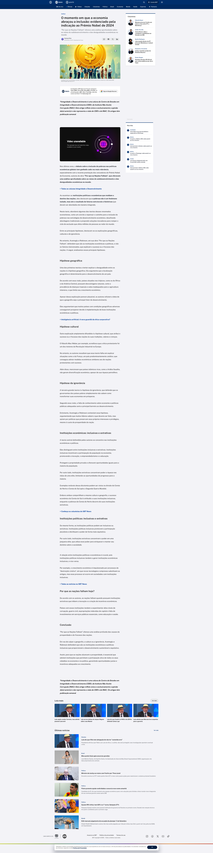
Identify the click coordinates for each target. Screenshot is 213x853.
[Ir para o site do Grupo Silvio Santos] (51, 836)
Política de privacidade (107, 835)
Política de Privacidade (80, 848)
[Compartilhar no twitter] (113, 39)
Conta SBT (154, 2)
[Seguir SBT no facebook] (152, 836)
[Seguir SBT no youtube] (163, 836)
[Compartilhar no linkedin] (117, 39)
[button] (67, 715)
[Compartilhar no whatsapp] (104, 39)
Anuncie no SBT (92, 835)
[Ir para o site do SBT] (64, 836)
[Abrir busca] (144, 2)
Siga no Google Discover (110, 91)
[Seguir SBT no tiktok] (168, 836)
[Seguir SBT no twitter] (157, 836)
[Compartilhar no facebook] (108, 39)
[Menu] (162, 2)
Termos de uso (120, 835)
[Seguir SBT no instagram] (147, 836)
